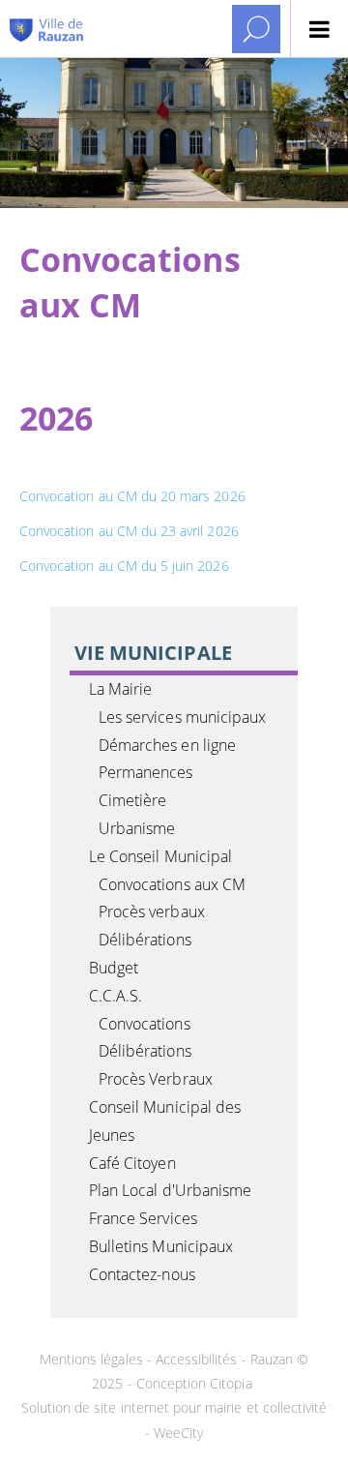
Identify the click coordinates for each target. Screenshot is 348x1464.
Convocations (144, 1023)
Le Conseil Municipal (160, 856)
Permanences (146, 772)
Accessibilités (197, 1359)
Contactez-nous (142, 1274)
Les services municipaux (182, 717)
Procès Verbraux (156, 1079)
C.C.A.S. (115, 995)
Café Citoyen (132, 1163)
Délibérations (145, 939)
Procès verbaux (152, 911)
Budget (113, 967)
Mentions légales (93, 1359)
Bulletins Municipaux (161, 1246)
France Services (143, 1218)
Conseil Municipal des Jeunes (165, 1121)
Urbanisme (137, 828)
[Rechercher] (256, 29)
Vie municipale (153, 653)
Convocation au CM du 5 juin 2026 (124, 565)
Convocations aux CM (172, 884)
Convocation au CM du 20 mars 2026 (132, 496)
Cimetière (132, 800)
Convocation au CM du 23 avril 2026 (129, 531)
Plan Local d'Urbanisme (170, 1190)
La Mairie (120, 689)
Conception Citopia (194, 1383)
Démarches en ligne (167, 745)
